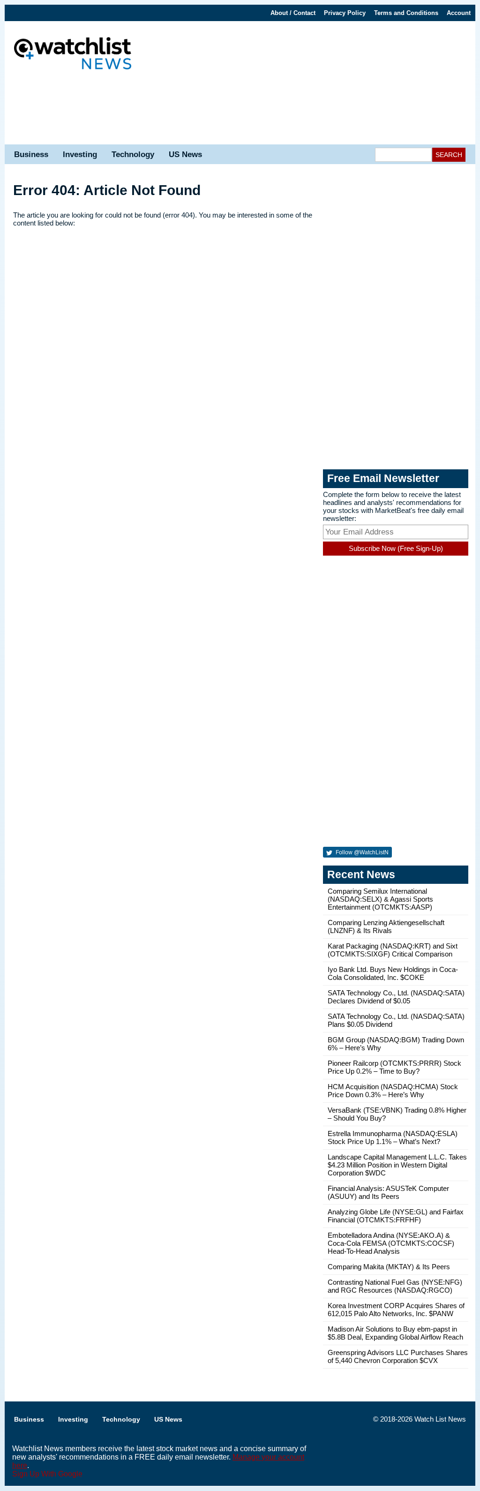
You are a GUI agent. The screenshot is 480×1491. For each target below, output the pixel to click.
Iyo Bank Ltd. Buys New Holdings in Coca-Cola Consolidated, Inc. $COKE (393, 973)
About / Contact (292, 12)
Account (459, 12)
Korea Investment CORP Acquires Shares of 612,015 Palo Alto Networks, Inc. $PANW (396, 1310)
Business (31, 154)
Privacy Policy (345, 12)
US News (185, 154)
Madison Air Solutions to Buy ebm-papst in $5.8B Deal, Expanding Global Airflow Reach (395, 1333)
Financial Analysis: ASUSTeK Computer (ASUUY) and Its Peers (388, 1192)
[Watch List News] (73, 54)
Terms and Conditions (406, 12)
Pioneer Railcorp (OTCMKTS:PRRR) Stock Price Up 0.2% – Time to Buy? (394, 1067)
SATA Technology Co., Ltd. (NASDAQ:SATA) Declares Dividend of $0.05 (396, 997)
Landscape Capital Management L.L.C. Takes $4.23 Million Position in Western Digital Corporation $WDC (397, 1165)
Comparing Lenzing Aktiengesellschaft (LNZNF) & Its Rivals (386, 926)
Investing (80, 154)
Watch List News (440, 1419)
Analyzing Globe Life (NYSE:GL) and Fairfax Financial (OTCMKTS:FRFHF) (396, 1216)
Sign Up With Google (47, 1474)
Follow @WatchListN (361, 852)
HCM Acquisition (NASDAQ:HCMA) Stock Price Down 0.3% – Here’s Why (393, 1091)
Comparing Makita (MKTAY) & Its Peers (389, 1267)
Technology (133, 154)
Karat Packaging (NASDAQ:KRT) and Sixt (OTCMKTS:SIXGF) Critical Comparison (393, 950)
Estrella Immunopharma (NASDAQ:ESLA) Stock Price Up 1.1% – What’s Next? (393, 1137)
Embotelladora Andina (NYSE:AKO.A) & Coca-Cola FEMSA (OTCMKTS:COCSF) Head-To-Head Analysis (391, 1243)
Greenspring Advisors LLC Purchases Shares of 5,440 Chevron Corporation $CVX (398, 1356)
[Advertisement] (240, 111)
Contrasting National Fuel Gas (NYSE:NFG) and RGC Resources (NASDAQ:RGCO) (395, 1286)
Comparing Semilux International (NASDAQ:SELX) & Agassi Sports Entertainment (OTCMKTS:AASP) (380, 899)
